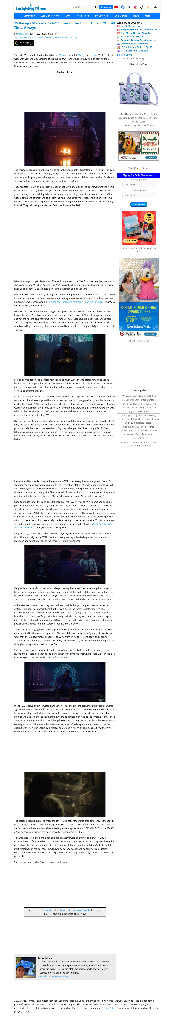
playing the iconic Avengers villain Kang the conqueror (77, 301)
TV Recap (73, 37)
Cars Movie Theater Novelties (136, 33)
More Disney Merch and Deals (138, 125)
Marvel (34, 37)
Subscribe (106, 7)
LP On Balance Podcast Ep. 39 (136, 47)
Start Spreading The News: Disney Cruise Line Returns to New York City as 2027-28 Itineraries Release (139, 419)
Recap (67, 37)
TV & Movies (101, 15)
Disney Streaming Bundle (75, 910)
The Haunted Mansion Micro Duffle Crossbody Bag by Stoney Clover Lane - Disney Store (139, 118)
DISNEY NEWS (124, 55)
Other (68, 15)
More (147, 15)
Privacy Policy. (109, 1008)
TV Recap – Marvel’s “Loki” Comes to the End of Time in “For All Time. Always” (64, 25)
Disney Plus (23, 37)
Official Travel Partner (139, 168)
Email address (139, 190)
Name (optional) (138, 179)
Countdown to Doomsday (134, 43)
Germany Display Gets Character (138, 40)
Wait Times (83, 15)
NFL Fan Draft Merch (132, 36)
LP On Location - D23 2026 (134, 50)
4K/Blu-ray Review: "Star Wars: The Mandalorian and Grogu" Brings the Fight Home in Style (139, 407)
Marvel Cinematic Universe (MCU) (51, 37)
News (136, 15)
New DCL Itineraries (131, 26)
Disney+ (81, 55)
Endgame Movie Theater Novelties (139, 29)
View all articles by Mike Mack (53, 976)
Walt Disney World (50, 15)
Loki (29, 37)
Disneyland (29, 15)
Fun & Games (120, 15)
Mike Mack (22, 33)
